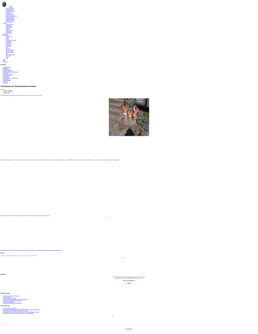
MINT (4, 60)
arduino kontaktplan (10, 19)
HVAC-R (5, 62)
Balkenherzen (6, 76)
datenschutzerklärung (10, 54)
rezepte (7, 38)
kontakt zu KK (9, 36)
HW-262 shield (9, 22)
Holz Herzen (6, 73)
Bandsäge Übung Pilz (7, 70)
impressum (8, 55)
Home (10, 6)
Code (7, 58)
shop (4, 59)
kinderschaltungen (10, 17)
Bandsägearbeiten (7, 67)
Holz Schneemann (7, 75)
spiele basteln (9, 31)
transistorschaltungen (10, 11)
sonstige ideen (9, 25)
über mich (8, 48)
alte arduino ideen (9, 13)
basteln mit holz (9, 26)
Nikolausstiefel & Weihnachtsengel (10, 72)
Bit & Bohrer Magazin (8, 74)
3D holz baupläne (9, 52)
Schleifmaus (5, 68)
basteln (4, 23)
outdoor (7, 37)
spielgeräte (5, 34)
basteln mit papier (9, 30)
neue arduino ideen (10, 8)
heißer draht (8, 12)
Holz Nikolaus (6, 79)
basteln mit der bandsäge (11, 40)
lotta (7, 53)
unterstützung (9, 46)
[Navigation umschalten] (10, 4)
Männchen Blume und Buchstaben (10, 78)
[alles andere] (8, 35)
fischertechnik (9, 43)
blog (7, 47)
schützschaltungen (10, 9)
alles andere (5, 35)
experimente (8, 41)
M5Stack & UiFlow (10, 20)
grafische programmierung (11, 15)
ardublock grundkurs (10, 18)
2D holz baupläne (9, 49)
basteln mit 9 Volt (9, 24)
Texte (7, 57)
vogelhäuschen (9, 32)
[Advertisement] (41, 148)
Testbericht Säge (6, 69)
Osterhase (5, 81)
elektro (10, 7)
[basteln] (6, 23)
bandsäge (10, 90)
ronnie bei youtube (10, 51)
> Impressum (3, 326)
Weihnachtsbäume (7, 80)
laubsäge (8, 29)
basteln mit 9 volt (9, 14)
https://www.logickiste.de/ (129, 280)
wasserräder (8, 28)
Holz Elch (5, 82)
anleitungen (8, 42)
